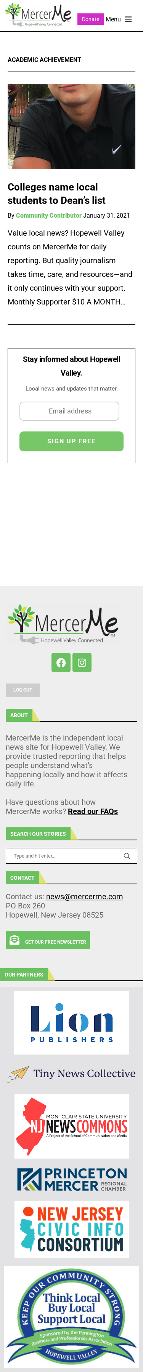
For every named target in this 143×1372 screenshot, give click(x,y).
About (19, 715)
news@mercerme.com (84, 896)
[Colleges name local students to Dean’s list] (71, 126)
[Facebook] (61, 662)
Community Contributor (49, 215)
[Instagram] (82, 662)
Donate (90, 19)
